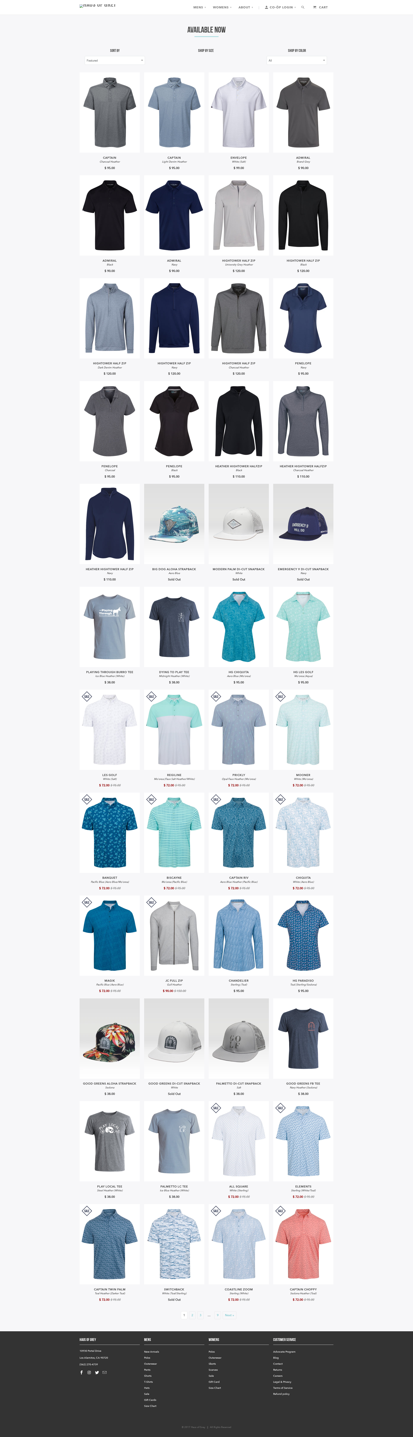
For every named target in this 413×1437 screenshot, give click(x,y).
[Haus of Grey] (110, 6)
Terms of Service (283, 1388)
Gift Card (214, 1382)
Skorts (212, 1364)
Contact (278, 1364)
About (246, 7)
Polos (147, 1357)
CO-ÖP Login (282, 7)
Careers (277, 1376)
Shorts (147, 1376)
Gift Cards (150, 1400)
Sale (146, 1394)
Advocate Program (284, 1351)
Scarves (213, 1370)
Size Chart (150, 1406)
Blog (276, 1357)
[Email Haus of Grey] (105, 1372)
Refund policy (281, 1394)
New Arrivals (151, 1351)
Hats (146, 1388)
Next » (229, 1315)
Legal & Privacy (282, 1382)
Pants (147, 1370)
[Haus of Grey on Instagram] (89, 1372)
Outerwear (150, 1364)
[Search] (303, 7)
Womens (222, 7)
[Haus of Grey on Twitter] (97, 1372)
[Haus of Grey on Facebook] (82, 1372)
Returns (277, 1370)
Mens (199, 7)
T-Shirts (148, 1382)
